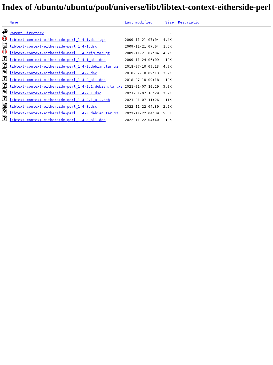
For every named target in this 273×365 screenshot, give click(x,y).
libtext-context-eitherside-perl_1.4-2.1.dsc (55, 93)
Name (14, 22)
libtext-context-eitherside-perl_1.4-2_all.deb (58, 80)
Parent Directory (27, 33)
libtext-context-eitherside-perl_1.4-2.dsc (53, 73)
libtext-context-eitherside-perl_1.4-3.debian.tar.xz (64, 113)
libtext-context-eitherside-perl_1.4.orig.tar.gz (60, 53)
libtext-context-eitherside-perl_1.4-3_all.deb (58, 120)
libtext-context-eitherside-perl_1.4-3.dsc (53, 106)
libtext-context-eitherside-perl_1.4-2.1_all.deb (60, 100)
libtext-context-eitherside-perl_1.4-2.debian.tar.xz (64, 66)
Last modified (138, 22)
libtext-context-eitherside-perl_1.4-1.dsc (53, 46)
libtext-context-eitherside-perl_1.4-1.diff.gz (58, 40)
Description (190, 22)
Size (169, 22)
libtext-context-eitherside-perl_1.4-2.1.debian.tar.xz (66, 86)
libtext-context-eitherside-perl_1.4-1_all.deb (58, 60)
